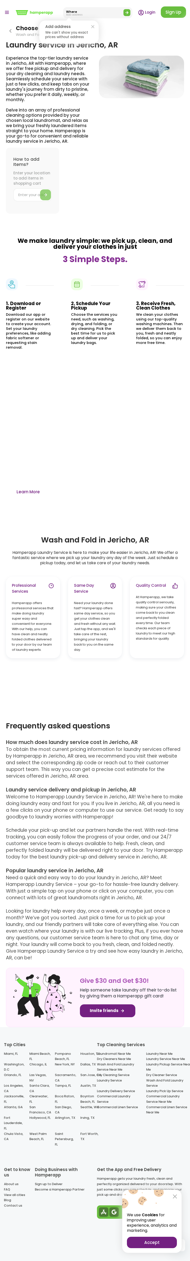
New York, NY (65, 1064)
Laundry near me (159, 1054)
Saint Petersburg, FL (64, 1139)
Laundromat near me (114, 1054)
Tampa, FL (63, 1085)
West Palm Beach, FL (38, 1136)
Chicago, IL (38, 1064)
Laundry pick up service (164, 1091)
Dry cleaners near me (114, 1059)
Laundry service (109, 1080)
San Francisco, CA (40, 1110)
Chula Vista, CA (13, 1136)
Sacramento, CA (65, 1077)
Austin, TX (88, 1085)
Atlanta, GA (13, 1107)
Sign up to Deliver (49, 1184)
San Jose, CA (90, 1075)
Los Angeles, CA (14, 1088)
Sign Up (173, 12)
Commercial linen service (117, 1107)
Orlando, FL (12, 1075)
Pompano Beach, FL (63, 1056)
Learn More (28, 492)
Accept (152, 1242)
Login (149, 12)
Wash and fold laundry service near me (115, 1067)
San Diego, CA (63, 1110)
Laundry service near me (165, 1059)
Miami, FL (11, 1054)
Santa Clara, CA (39, 1088)
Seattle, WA (89, 1107)
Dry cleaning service (113, 1075)
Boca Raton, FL (65, 1099)
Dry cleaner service (161, 1075)
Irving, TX (87, 1118)
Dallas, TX (88, 1064)
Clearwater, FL (38, 1099)
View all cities (14, 1195)
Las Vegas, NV (38, 1077)
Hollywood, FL (39, 1118)
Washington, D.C (14, 1067)
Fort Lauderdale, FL (13, 1123)
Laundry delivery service (116, 1091)
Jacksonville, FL (14, 1099)
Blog (7, 1200)
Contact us (13, 1205)
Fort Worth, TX (89, 1136)
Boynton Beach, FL (87, 1099)
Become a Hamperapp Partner (60, 1189)
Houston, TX (90, 1054)
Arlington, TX (65, 1118)
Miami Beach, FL (40, 1056)
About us (11, 1184)
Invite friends (104, 1010)
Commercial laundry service (113, 1099)
